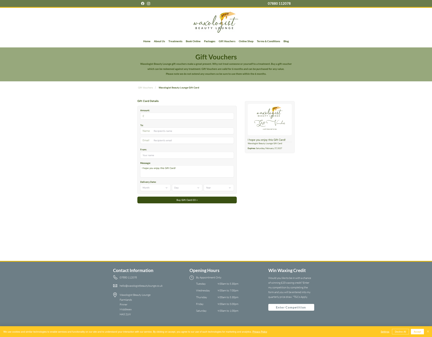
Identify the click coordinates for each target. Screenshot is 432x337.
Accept (417, 331)
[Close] (428, 331)
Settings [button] (385, 331)
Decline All (400, 331)
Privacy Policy (259, 331)
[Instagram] (148, 3)
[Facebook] (143, 3)
